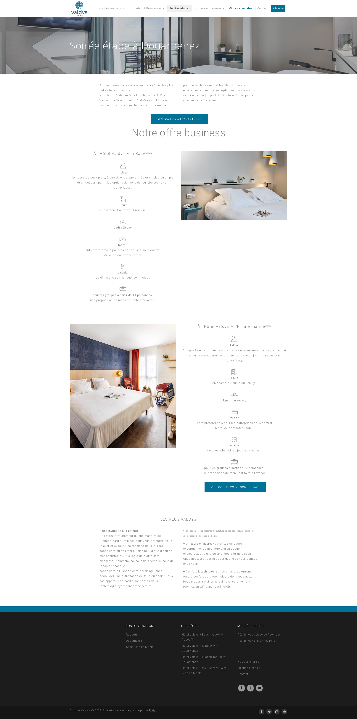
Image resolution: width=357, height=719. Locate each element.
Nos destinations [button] (110, 8)
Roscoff (131, 634)
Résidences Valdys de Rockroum (260, 634)
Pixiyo (153, 710)
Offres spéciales (241, 8)
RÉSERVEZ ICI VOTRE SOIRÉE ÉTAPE (235, 487)
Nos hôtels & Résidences (145, 8)
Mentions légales (249, 667)
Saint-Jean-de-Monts (140, 646)
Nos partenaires (248, 661)
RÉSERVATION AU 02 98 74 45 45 (179, 119)
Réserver (278, 8)
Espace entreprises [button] (209, 8)
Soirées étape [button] (178, 8)
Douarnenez (134, 640)
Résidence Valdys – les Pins (256, 640)
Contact (262, 8)
